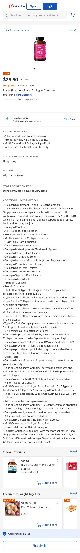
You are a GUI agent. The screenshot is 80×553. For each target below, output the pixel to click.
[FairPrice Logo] (17, 6)
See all (73, 451)
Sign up (34, 6)
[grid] (40, 472)
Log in (50, 6)
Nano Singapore (24, 94)
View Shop (69, 119)
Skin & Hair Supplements (17, 30)
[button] (75, 30)
